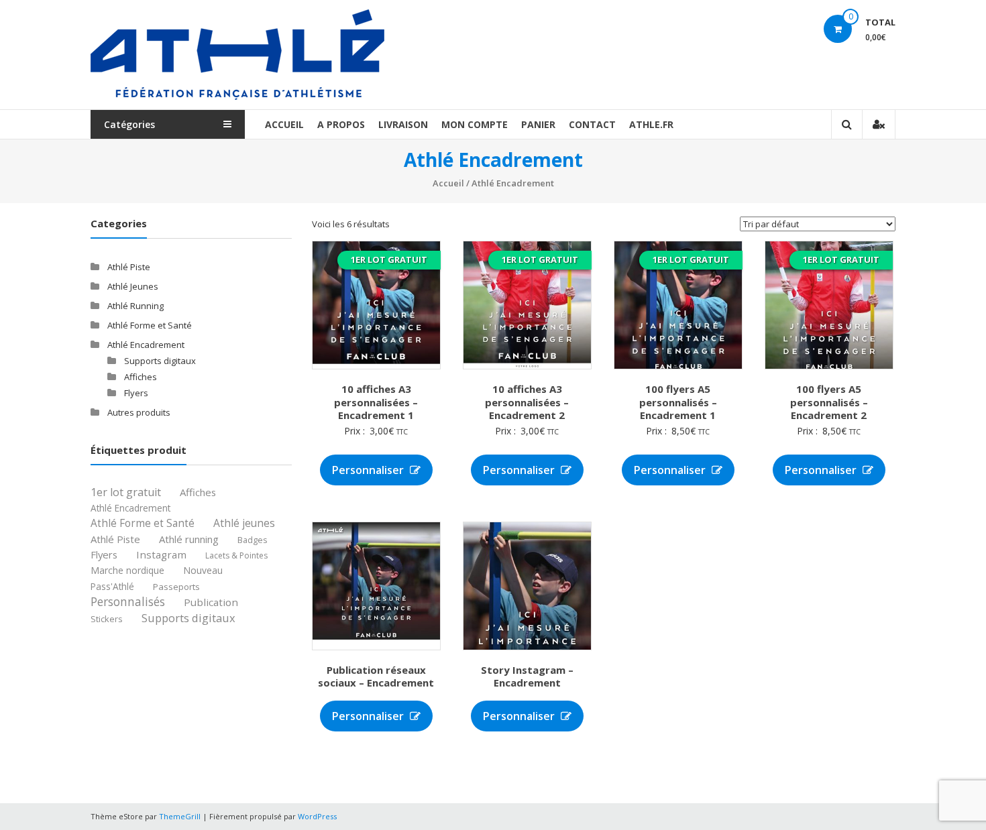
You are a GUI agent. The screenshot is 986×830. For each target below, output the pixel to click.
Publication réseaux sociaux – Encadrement (376, 676)
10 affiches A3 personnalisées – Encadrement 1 (376, 402)
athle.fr (651, 124)
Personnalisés (128, 602)
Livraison (403, 124)
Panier (538, 124)
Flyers (136, 393)
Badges (252, 540)
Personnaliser (369, 470)
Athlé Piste (128, 267)
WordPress (317, 816)
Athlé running (189, 540)
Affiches (140, 377)
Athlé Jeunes (132, 286)
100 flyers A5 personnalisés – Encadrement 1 (678, 402)
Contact (592, 124)
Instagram (161, 554)
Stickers (107, 619)
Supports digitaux (160, 361)
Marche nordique (127, 571)
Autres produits (138, 412)
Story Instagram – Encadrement (527, 676)
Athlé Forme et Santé (149, 325)
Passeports (176, 587)
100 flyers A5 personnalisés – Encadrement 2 (829, 402)
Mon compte (474, 124)
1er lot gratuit (126, 492)
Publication (211, 602)
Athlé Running (135, 306)
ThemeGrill (180, 816)
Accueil (284, 124)
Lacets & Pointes (236, 555)
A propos (341, 124)
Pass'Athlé (112, 586)
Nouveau (203, 571)
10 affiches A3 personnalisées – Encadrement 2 (527, 402)
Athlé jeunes (244, 523)
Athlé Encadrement (145, 345)
